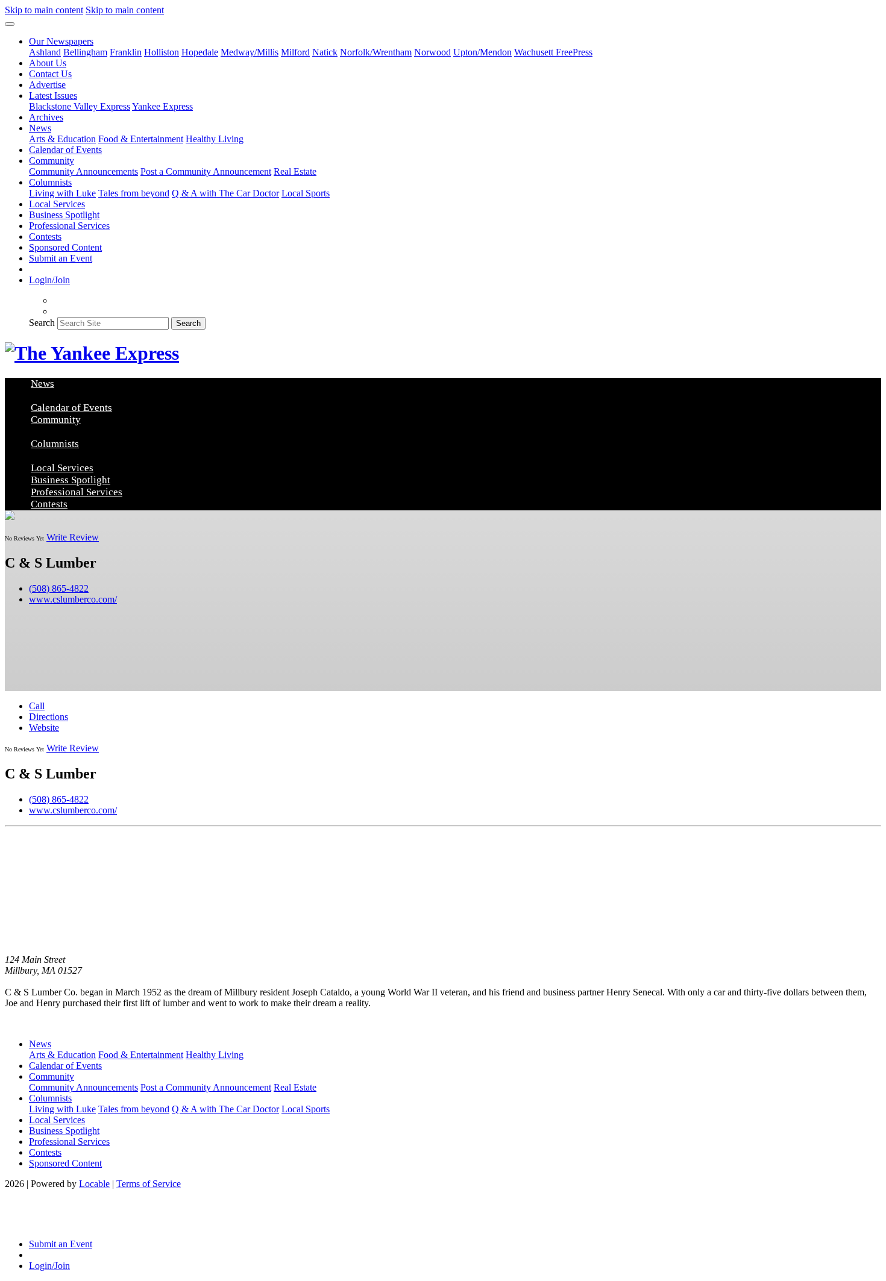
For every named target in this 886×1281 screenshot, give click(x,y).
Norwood (432, 52)
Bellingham (85, 52)
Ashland (45, 52)
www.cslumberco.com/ (73, 599)
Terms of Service (148, 1184)
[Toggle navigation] (9, 24)
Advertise (47, 85)
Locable (94, 1184)
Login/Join (49, 280)
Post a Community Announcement (205, 171)
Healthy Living (214, 139)
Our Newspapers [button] (61, 41)
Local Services (57, 204)
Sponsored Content (65, 247)
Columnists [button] (50, 182)
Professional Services (69, 226)
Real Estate (295, 171)
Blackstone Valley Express (79, 106)
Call (37, 706)
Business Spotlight (64, 215)
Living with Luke (62, 193)
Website (44, 727)
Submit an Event (60, 258)
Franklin (126, 52)
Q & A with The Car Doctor (225, 193)
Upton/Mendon (482, 52)
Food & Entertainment (140, 139)
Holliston (161, 52)
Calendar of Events (65, 150)
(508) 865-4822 (59, 588)
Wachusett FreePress (553, 52)
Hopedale (199, 52)
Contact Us (50, 74)
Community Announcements (83, 171)
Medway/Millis (249, 52)
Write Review (72, 537)
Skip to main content (44, 10)
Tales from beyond (133, 193)
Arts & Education (62, 139)
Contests (45, 236)
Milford (295, 52)
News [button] (40, 128)
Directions (48, 717)
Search (42, 323)
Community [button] (51, 160)
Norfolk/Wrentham (376, 52)
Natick (325, 52)
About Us (47, 63)
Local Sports (305, 193)
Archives (46, 117)
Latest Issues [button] (53, 95)
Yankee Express (162, 106)
